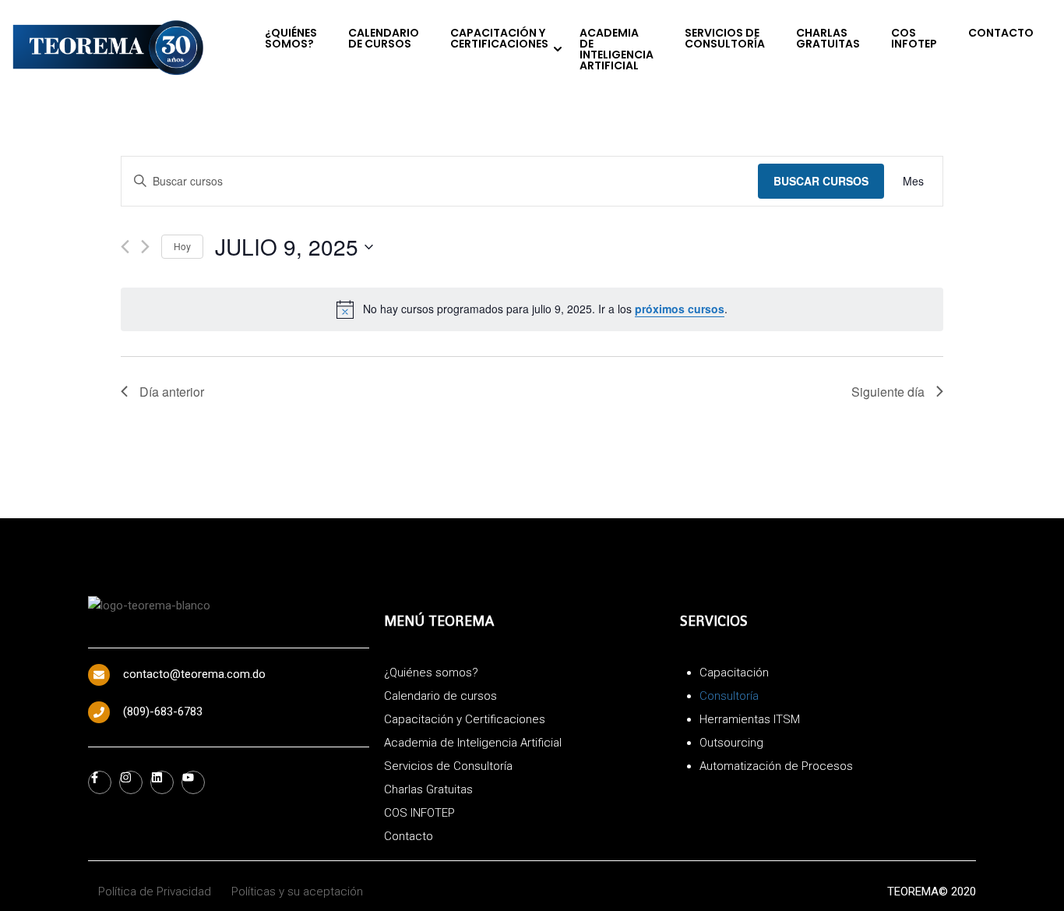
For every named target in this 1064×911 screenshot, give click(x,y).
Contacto (1001, 33)
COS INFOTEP (914, 38)
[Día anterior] (125, 246)
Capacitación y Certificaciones (499, 38)
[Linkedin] (162, 782)
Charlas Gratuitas (828, 38)
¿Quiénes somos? (291, 38)
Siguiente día (888, 392)
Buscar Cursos (820, 181)
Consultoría (729, 696)
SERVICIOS (714, 621)
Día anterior (171, 392)
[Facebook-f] (99, 782)
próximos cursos (679, 308)
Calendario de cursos (383, 38)
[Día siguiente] (145, 246)
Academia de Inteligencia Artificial (617, 49)
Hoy (182, 245)
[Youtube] (193, 782)
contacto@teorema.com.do (194, 674)
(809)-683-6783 (163, 711)
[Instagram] (131, 782)
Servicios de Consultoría (725, 38)
